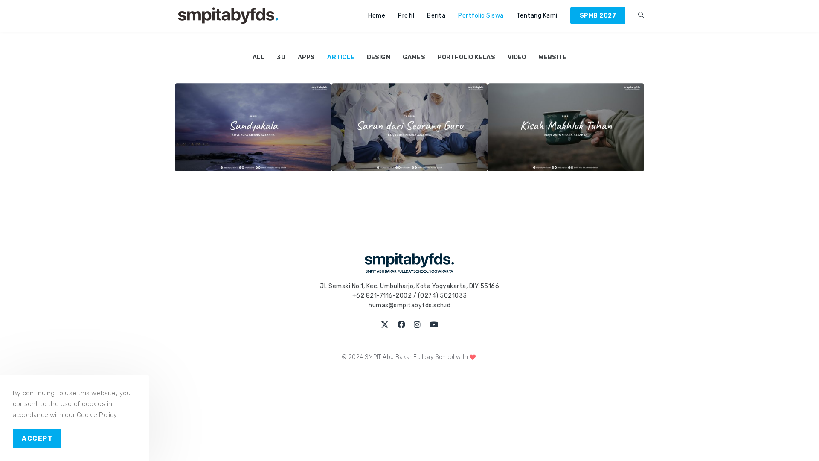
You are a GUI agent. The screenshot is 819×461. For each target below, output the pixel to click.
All (259, 57)
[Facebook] (402, 325)
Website (552, 57)
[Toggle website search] (641, 16)
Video (517, 57)
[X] (385, 325)
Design (378, 57)
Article (340, 57)
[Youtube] (434, 325)
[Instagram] (417, 325)
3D (281, 57)
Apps (306, 57)
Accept (37, 438)
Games (414, 57)
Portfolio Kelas (466, 57)
